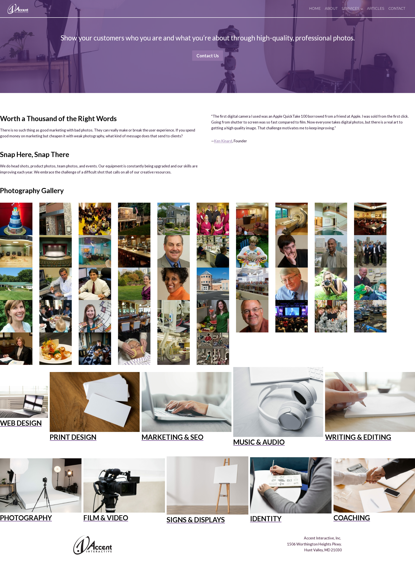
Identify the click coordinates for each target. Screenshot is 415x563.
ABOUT (331, 8)
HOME (315, 8)
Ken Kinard (223, 141)
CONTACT (396, 8)
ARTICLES (375, 8)
